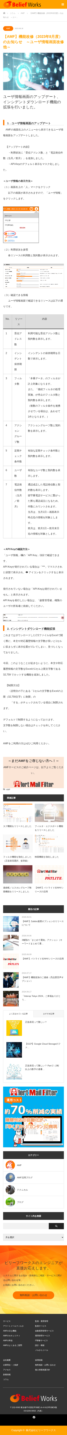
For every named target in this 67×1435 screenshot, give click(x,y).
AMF (8, 28)
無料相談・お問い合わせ (33, 1295)
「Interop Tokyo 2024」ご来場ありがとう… (41, 998)
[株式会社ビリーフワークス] (22, 4)
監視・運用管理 (41, 1321)
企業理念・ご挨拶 (10, 1365)
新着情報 (7, 1375)
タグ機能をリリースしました (17, 826)
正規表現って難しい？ (36, 1022)
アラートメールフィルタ (13, 1326)
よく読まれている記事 (18, 1014)
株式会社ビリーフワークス (41, 1430)
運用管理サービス (42, 1336)
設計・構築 (39, 1345)
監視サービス (40, 1326)
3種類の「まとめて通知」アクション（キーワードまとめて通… (42, 942)
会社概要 (7, 1360)
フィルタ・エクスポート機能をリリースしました (49, 828)
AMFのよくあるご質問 (12, 1345)
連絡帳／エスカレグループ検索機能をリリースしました (17, 889)
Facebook (33, 1416)
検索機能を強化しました (47, 857)
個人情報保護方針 (42, 1370)
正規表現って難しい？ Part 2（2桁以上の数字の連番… (42, 1067)
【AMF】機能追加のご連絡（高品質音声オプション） (43, 979)
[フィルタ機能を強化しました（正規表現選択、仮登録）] (17, 843)
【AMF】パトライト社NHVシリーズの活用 (49, 889)
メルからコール (41, 1350)
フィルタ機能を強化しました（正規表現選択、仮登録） (17, 859)
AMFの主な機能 (9, 1331)
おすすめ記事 (48, 1014)
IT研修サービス (41, 1340)
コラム (6, 1379)
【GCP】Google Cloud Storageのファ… (42, 1045)
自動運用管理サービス (44, 1331)
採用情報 (39, 1360)
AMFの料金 (8, 1340)
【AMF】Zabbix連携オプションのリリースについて (43, 923)
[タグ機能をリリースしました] (17, 813)
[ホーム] (4, 12)
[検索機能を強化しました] (49, 843)
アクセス (7, 1370)
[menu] (62, 4)
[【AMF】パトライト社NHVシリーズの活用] (49, 874)
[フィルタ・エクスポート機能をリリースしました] (49, 813)
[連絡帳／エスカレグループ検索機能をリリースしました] (17, 874)
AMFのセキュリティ (11, 1336)
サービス (7, 1321)
